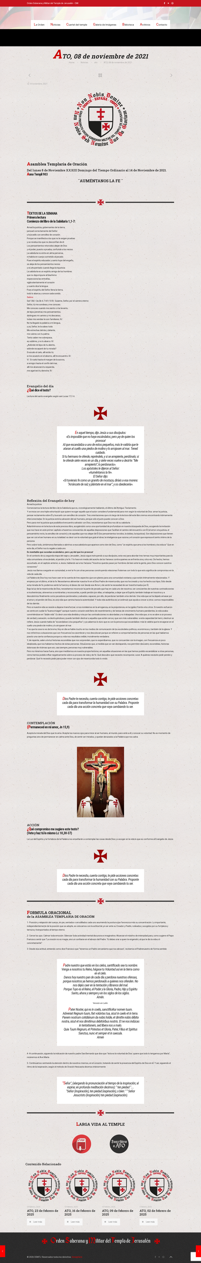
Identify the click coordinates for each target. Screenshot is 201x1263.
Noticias (84, 62)
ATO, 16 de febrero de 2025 (79, 1212)
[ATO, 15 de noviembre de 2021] (198, 1251)
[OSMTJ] (100, 13)
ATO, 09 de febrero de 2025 (117, 1212)
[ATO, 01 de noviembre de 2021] (2, 1251)
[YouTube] (168, 3)
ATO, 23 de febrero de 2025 (42, 1212)
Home (71, 62)
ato (95, 62)
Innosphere (77, 1257)
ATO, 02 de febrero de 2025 (155, 1212)
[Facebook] (164, 3)
